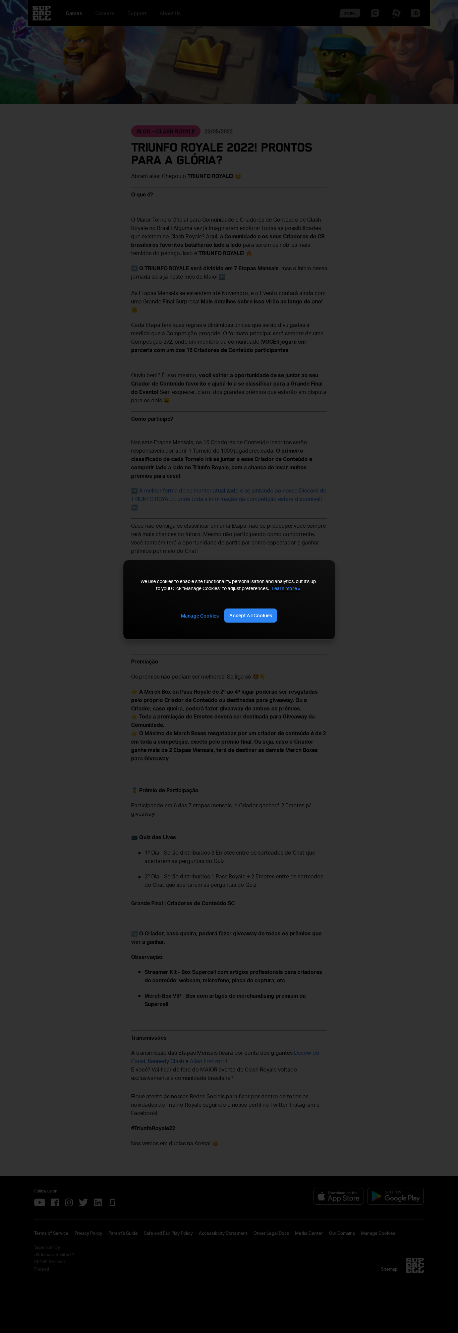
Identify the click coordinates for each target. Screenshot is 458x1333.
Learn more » (286, 588)
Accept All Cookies (250, 615)
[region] (229, 600)
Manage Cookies (200, 616)
